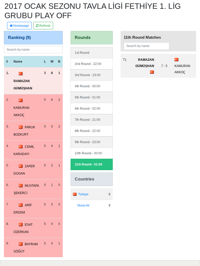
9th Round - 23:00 (87, 142)
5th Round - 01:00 (87, 97)
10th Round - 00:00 (88, 153)
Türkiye (83, 194)
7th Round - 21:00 (87, 120)
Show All (83, 205)
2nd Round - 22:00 (88, 64)
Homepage (20, 26)
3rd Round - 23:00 (88, 75)
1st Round (82, 53)
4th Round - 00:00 (87, 86)
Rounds (83, 37)
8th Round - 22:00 (87, 131)
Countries (84, 179)
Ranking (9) (19, 37)
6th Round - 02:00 (87, 108)
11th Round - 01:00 (88, 164)
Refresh (45, 26)
